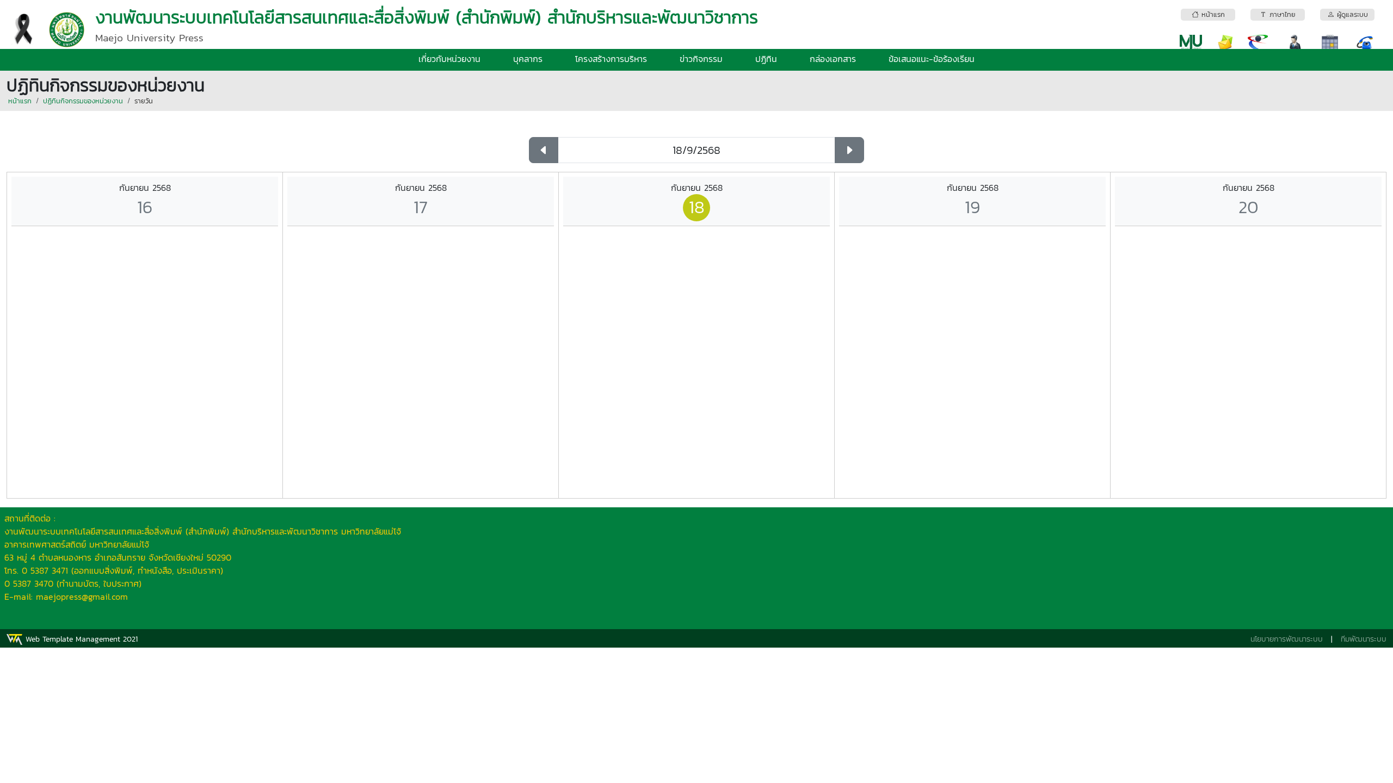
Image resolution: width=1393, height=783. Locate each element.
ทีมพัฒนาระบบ (1363, 639)
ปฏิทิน (766, 58)
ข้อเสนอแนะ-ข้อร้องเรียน (932, 58)
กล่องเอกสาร (833, 58)
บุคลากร (528, 58)
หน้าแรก (20, 101)
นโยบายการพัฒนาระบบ (1286, 639)
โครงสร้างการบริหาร (611, 58)
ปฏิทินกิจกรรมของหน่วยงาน (83, 101)
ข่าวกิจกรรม (701, 58)
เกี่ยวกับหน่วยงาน (449, 58)
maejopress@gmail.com (82, 596)
